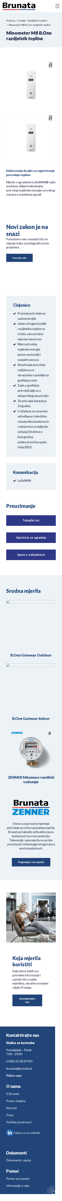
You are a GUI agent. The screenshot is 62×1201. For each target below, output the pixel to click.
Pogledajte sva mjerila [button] (31, 862)
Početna (10, 20)
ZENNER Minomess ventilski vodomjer (31, 779)
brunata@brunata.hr (19, 1068)
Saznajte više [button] (19, 257)
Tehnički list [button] (31, 521)
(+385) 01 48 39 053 (19, 1061)
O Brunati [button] (12, 1094)
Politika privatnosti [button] (18, 1122)
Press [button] (10, 1115)
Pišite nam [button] (14, 1076)
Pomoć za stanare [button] (17, 1179)
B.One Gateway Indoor (31, 718)
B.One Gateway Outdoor (31, 655)
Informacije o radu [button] (17, 1186)
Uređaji (21, 20)
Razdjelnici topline (37, 20)
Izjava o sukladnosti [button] (31, 555)
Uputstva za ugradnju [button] (31, 538)
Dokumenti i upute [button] (18, 1160)
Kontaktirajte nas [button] (27, 1000)
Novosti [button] (11, 1108)
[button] (31, 625)
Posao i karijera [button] (15, 1101)
